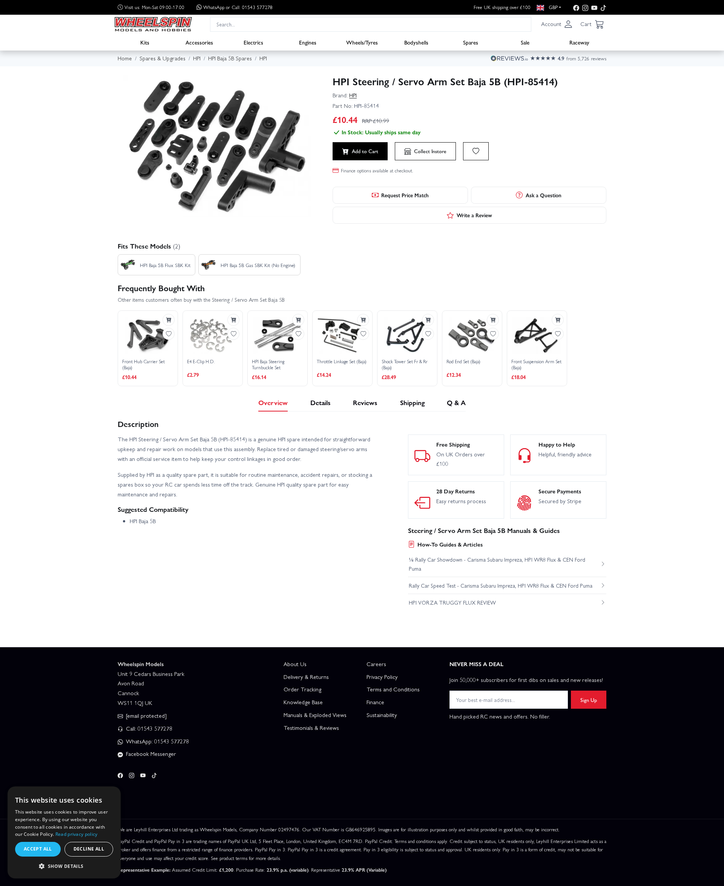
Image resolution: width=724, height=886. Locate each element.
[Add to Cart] (169, 320)
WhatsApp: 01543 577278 (156, 741)
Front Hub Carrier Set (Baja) (143, 364)
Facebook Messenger (150, 753)
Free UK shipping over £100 (502, 7)
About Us (295, 664)
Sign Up (588, 699)
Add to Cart (365, 151)
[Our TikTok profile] (603, 7)
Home (125, 58)
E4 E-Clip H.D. (201, 362)
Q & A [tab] (456, 402)
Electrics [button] (253, 42)
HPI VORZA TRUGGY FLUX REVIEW (452, 602)
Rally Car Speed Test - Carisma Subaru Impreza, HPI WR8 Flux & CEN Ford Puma (500, 585)
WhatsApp (238, 7)
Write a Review (474, 215)
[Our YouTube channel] (594, 7)
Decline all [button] (89, 849)
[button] (557, 24)
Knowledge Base (303, 702)
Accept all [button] (38, 849)
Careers (376, 664)
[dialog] (64, 832)
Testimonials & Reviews (311, 727)
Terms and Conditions (393, 689)
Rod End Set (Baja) (463, 362)
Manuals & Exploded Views (315, 715)
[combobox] (370, 24)
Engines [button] (307, 42)
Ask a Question (543, 195)
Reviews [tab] (365, 402)
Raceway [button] (579, 42)
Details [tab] (320, 402)
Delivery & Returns (306, 677)
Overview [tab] (273, 402)
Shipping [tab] (412, 402)
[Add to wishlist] (476, 151)
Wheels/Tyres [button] (362, 42)
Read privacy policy (76, 834)
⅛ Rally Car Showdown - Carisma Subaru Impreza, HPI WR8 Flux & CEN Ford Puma (497, 564)
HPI (353, 95)
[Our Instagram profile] (585, 7)
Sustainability (382, 715)
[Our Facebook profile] (576, 7)
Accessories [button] (199, 42)
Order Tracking (302, 689)
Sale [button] (525, 42)
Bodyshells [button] (416, 42)
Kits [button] (144, 42)
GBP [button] (552, 7)
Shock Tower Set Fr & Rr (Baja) (405, 364)
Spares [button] (470, 42)
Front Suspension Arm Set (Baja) (536, 364)
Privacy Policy (382, 677)
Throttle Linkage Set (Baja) (342, 362)
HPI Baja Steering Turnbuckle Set (268, 364)
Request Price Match (405, 195)
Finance (375, 702)
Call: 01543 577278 (148, 728)
